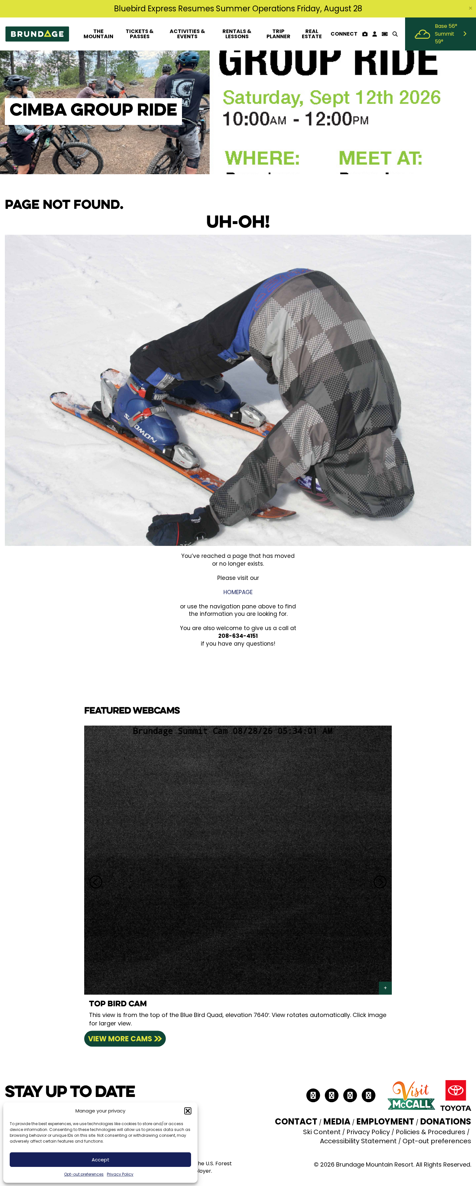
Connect (344, 34)
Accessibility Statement (358, 1141)
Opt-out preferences (84, 1174)
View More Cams (120, 1039)
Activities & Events (187, 34)
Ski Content (322, 1131)
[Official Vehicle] (455, 1095)
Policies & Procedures (430, 1131)
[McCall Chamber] (411, 1095)
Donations (445, 1121)
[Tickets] (384, 34)
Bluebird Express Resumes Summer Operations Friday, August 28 (238, 8)
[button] (188, 1111)
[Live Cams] (365, 34)
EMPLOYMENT (385, 1121)
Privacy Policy (120, 1174)
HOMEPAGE (238, 592)
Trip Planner (278, 34)
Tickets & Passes (139, 34)
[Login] (374, 34)
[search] (395, 34)
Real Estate (312, 34)
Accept (100, 1159)
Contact (296, 1121)
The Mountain (98, 34)
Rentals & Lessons (236, 34)
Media (336, 1121)
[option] (238, 882)
